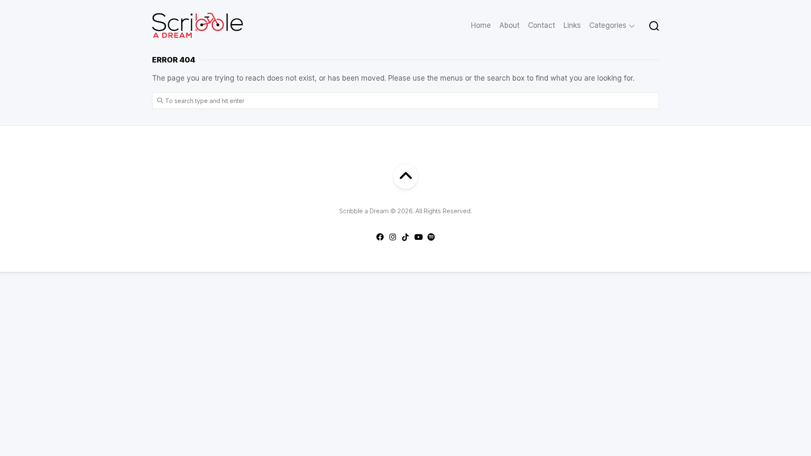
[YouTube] (418, 237)
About (509, 25)
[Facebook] (380, 237)
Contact (541, 25)
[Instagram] (393, 237)
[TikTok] (405, 237)
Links (572, 25)
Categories (607, 25)
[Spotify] (431, 237)
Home (481, 25)
